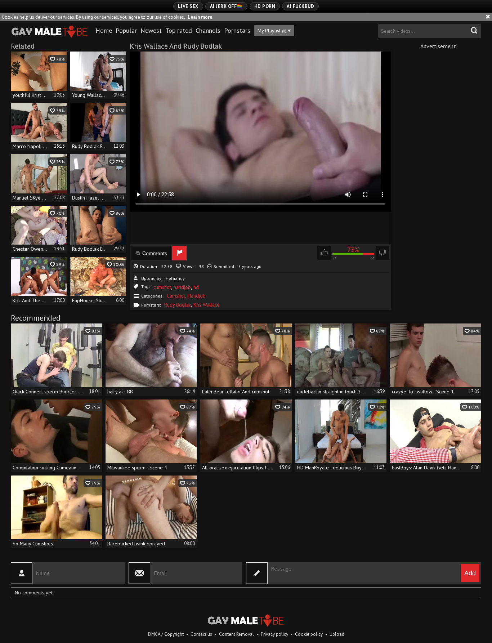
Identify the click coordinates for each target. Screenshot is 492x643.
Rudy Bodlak (177, 305)
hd (196, 287)
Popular (126, 30)
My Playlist (272, 30)
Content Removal (236, 634)
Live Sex (188, 6)
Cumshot (176, 296)
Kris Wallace (206, 305)
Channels (208, 30)
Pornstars (237, 30)
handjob (182, 287)
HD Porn (265, 6)
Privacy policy (274, 634)
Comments (154, 253)
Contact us (201, 634)
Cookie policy (309, 634)
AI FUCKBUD (300, 6)
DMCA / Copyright (166, 634)
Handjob (197, 296)
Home (103, 30)
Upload (337, 634)
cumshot (162, 287)
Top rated (178, 30)
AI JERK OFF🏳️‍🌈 (226, 6)
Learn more (200, 17)
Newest (151, 30)
